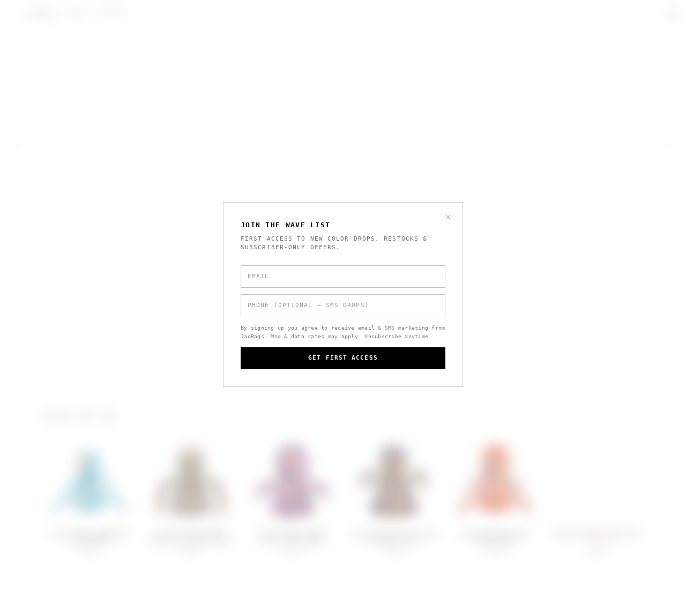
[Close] (448, 217)
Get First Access (343, 357)
